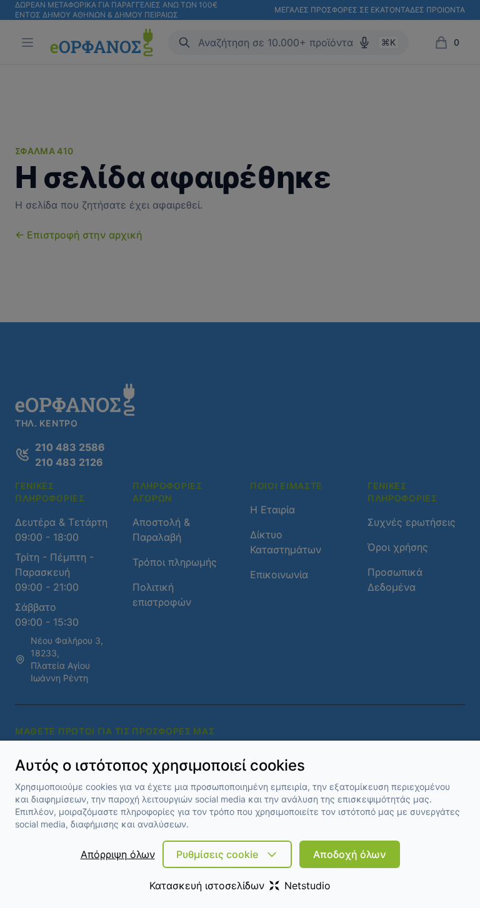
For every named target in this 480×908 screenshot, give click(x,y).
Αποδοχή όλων (349, 854)
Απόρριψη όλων (118, 854)
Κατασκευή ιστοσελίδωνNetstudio (240, 885)
